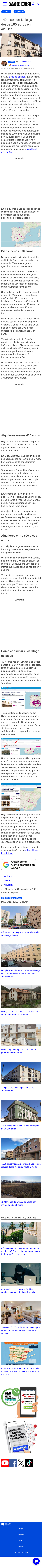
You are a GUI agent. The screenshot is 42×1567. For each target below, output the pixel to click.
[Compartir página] (38, 4)
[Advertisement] (21, 182)
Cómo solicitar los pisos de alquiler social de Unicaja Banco (20, 934)
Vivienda (6, 12)
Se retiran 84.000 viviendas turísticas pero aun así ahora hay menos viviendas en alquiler (20, 1330)
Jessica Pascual (25, 62)
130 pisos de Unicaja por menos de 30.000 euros (17, 1089)
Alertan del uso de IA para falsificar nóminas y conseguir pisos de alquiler (18, 1290)
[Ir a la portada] (20, 4)
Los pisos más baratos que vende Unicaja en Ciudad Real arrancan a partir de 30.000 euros (20, 973)
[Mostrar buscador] (33, 4)
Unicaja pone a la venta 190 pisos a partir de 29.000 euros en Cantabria (20, 1013)
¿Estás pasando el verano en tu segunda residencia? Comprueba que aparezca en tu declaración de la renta (20, 1251)
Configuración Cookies (21, 1552)
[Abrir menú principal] (4, 4)
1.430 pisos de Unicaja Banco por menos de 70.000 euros (20, 1127)
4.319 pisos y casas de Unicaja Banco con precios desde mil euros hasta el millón (21, 1165)
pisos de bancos (17, 77)
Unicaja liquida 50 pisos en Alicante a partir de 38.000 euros (18, 1051)
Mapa (21, 1529)
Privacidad (21, 1546)
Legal (21, 1540)
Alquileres (19, 12)
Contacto (21, 1535)
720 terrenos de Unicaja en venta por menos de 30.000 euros (18, 1203)
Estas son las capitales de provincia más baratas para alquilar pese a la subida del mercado (20, 1371)
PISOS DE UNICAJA (11, 898)
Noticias (8, 876)
